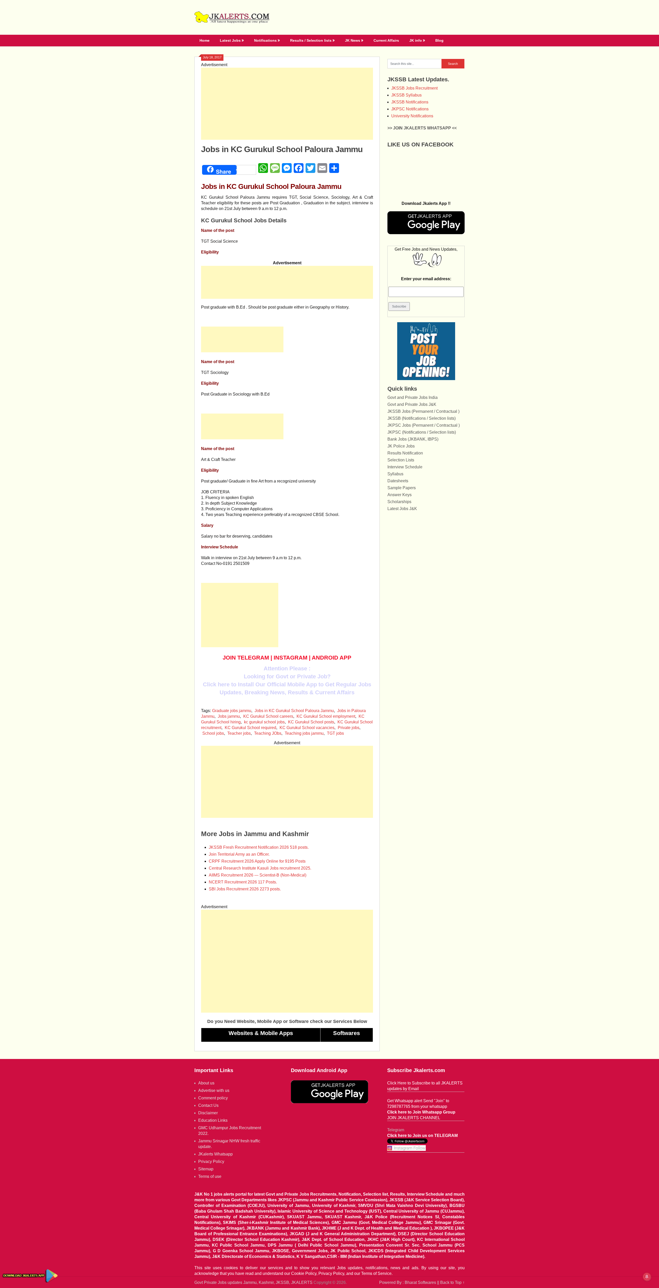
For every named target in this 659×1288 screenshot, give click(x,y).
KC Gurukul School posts (311, 722)
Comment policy (213, 1098)
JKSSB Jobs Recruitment (414, 88)
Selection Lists (400, 460)
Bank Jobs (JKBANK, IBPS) (412, 439)
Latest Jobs (230, 40)
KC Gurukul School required (250, 727)
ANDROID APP (331, 657)
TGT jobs (335, 733)
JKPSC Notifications (410, 109)
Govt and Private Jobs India (412, 397)
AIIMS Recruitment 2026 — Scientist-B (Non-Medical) (257, 875)
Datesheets (397, 481)
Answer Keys (399, 495)
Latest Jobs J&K (402, 508)
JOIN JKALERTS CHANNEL (413, 1118)
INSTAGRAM (290, 657)
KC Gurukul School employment (326, 716)
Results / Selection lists (311, 40)
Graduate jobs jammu (231, 710)
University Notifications (412, 116)
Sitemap (205, 1169)
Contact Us (208, 1105)
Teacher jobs (239, 733)
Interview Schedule (404, 467)
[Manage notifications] (647, 1277)
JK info (415, 40)
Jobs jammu (229, 716)
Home (205, 40)
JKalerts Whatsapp (215, 1154)
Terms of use (209, 1176)
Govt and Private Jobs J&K (411, 404)
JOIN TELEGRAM (246, 657)
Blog (439, 40)
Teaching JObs (267, 733)
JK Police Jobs (401, 446)
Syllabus (395, 474)
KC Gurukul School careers (268, 716)
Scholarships (399, 502)
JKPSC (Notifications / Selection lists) (421, 432)
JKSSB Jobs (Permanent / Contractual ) (423, 411)
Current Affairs (386, 40)
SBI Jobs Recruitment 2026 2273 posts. (245, 889)
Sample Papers (401, 488)
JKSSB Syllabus (406, 95)
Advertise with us (213, 1090)
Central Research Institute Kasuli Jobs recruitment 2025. (260, 868)
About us (206, 1083)
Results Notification (405, 453)
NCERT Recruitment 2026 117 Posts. (243, 882)
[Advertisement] (287, 104)
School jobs (213, 733)
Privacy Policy (211, 1161)
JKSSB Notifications (409, 102)
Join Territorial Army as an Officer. (239, 854)
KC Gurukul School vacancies (307, 727)
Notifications (265, 40)
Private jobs (348, 727)
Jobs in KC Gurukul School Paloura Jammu (294, 710)
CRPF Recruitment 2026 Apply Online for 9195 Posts (257, 861)
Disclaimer (208, 1113)
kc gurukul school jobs (264, 722)
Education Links (213, 1120)
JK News (352, 40)
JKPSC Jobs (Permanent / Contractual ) (423, 425)
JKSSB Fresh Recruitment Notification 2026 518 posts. (259, 847)
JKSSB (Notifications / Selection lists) (421, 418)
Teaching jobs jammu (304, 733)
